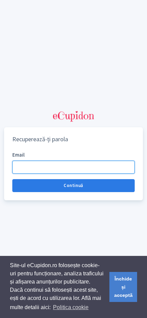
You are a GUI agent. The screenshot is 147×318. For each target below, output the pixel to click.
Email (18, 154)
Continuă (73, 185)
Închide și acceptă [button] (123, 287)
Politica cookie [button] (71, 307)
